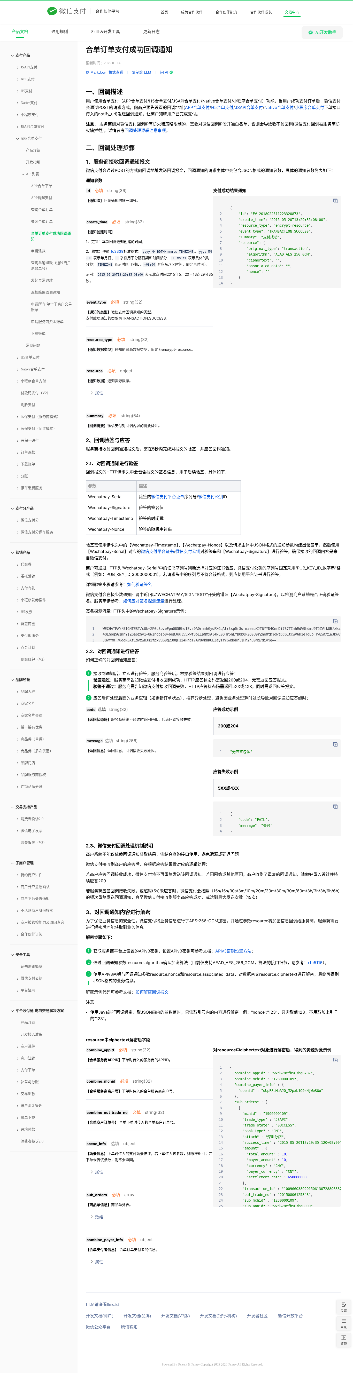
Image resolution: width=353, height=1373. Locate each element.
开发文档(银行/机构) (218, 1316)
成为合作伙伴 (192, 12)
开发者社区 (257, 1316)
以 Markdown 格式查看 (104, 72)
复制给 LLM (141, 72)
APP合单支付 (197, 107)
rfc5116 (315, 962)
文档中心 (292, 12)
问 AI (164, 72)
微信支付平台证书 (167, 496)
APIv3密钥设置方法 (233, 951)
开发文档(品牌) (137, 1316)
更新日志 (151, 31)
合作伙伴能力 (226, 12)
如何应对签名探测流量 (143, 601)
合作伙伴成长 (261, 12)
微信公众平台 (98, 1327)
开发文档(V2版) (175, 1316)
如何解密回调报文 (151, 992)
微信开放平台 (290, 1316)
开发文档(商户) (99, 1316)
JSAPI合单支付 (249, 107)
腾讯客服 (129, 1327)
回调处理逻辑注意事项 (145, 130)
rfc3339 (117, 251)
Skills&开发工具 (105, 31)
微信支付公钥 (210, 496)
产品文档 (20, 31)
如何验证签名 (139, 584)
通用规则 (59, 31)
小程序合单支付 (309, 107)
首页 (164, 12)
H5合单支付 (222, 107)
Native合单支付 (279, 107)
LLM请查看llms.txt (102, 1304)
